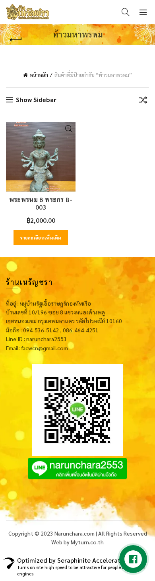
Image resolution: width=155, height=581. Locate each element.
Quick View (69, 129)
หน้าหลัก (39, 74)
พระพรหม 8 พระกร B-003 (40, 203)
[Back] (16, 40)
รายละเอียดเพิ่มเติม (41, 237)
